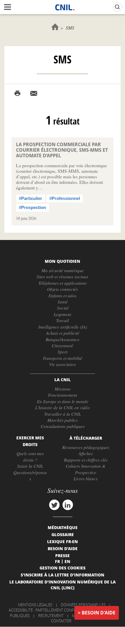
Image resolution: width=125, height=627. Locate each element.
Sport (62, 352)
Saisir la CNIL (30, 466)
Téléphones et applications (62, 283)
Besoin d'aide (98, 612)
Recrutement (51, 615)
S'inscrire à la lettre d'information (62, 575)
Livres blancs (86, 478)
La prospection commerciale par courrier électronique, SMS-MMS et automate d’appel (62, 150)
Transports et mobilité (62, 358)
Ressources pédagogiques (85, 447)
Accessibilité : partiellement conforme (46, 610)
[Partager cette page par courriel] (34, 93)
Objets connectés (62, 289)
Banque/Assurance (63, 339)
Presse (62, 555)
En (67, 561)
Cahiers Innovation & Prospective (86, 469)
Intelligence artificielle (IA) (62, 327)
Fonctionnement (62, 395)
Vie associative (62, 364)
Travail (62, 320)
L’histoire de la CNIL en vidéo (62, 407)
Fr (57, 561)
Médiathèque (63, 527)
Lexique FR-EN (62, 541)
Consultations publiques (63, 426)
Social (62, 308)
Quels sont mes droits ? (30, 456)
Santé (63, 302)
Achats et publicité (62, 333)
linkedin (68, 505)
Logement (62, 314)
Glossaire (62, 534)
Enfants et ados (62, 295)
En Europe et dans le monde (62, 401)
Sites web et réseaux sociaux (62, 276)
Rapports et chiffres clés (86, 460)
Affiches (85, 453)
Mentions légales (35, 604)
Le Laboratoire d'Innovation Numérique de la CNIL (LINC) (62, 584)
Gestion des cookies (62, 568)
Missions (63, 389)
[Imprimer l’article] (17, 93)
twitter (54, 505)
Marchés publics (62, 420)
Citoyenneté (62, 345)
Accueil (55, 26)
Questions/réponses (30, 475)
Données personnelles (83, 604)
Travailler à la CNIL (62, 414)
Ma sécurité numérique (63, 270)
